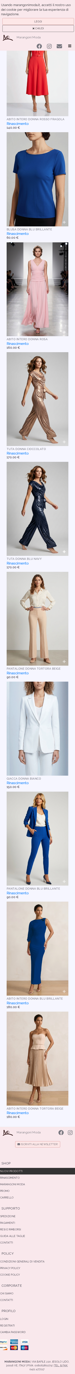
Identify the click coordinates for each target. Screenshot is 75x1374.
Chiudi (39, 28)
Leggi (38, 21)
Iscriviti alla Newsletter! (39, 1144)
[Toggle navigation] (70, 46)
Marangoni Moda (29, 37)
